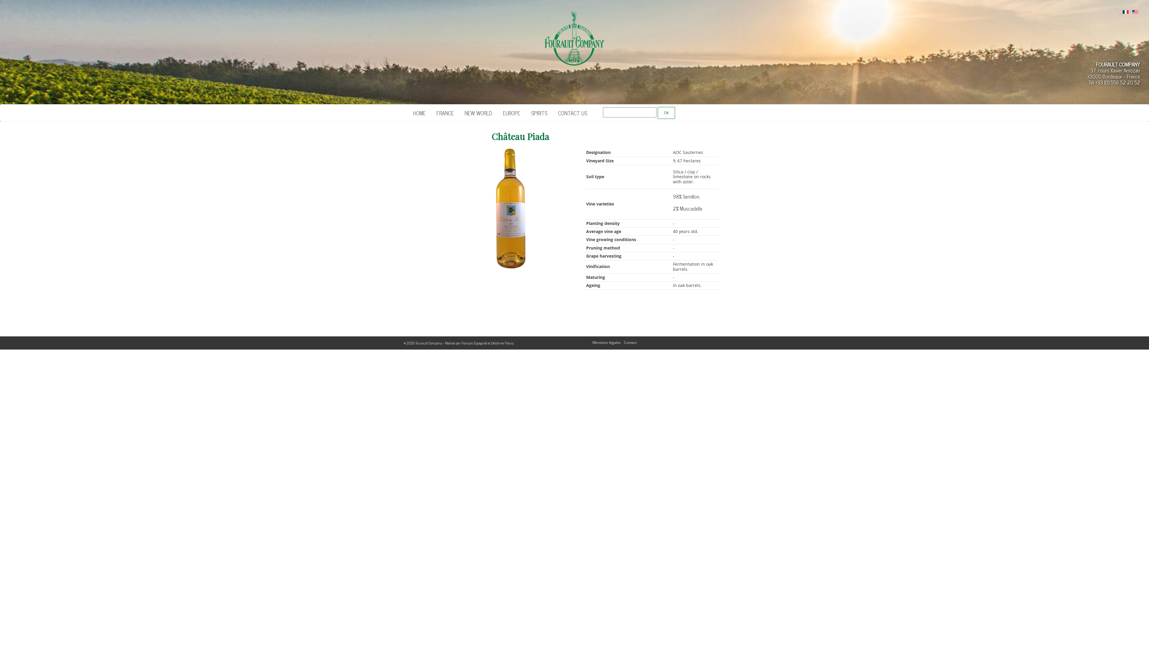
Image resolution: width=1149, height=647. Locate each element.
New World (478, 112)
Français (1125, 12)
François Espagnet (474, 343)
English (1135, 12)
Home (419, 112)
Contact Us (572, 112)
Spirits (539, 112)
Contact (630, 342)
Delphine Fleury (502, 343)
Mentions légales (606, 342)
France (445, 112)
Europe (511, 112)
